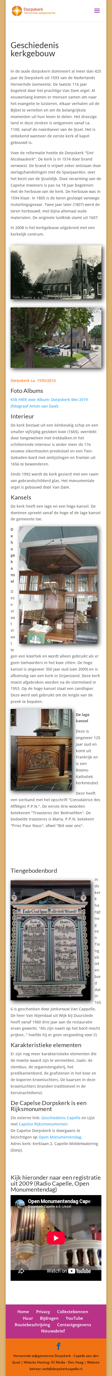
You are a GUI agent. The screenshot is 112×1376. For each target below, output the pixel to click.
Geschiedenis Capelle (60, 1117)
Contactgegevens (74, 1324)
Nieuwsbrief (53, 1331)
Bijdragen (49, 1318)
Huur (28, 1318)
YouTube (74, 1318)
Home (23, 1311)
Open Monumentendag (60, 1137)
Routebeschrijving (32, 1324)
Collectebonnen (72, 1311)
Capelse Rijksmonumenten (43, 1124)
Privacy (43, 1311)
